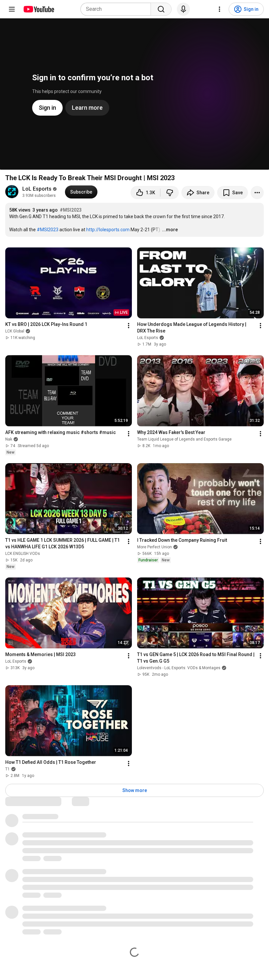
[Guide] (12, 9)
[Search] (161, 9)
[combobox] (117, 9)
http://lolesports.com (108, 229)
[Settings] (219, 9)
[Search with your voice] (183, 9)
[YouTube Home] (38, 9)
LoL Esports (37, 189)
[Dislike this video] (169, 192)
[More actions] (257, 192)
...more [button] (170, 229)
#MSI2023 (71, 210)
